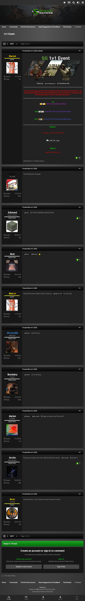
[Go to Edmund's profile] (12, 226)
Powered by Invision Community (42, 591)
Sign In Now (61, 566)
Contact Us (42, 587)
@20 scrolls (35, 416)
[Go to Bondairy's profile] (12, 388)
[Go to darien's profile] (12, 430)
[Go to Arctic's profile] (12, 471)
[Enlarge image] (52, 68)
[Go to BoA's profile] (12, 265)
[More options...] (80, 51)
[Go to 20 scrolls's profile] (12, 347)
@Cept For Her (57, 293)
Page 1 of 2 (25, 44)
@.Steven (27, 333)
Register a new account (24, 566)
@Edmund (34, 254)
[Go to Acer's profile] (12, 513)
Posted (29, 51)
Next (12, 44)
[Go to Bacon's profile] (12, 68)
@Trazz (26, 212)
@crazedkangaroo (50, 83)
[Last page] (16, 44)
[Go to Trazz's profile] (12, 185)
